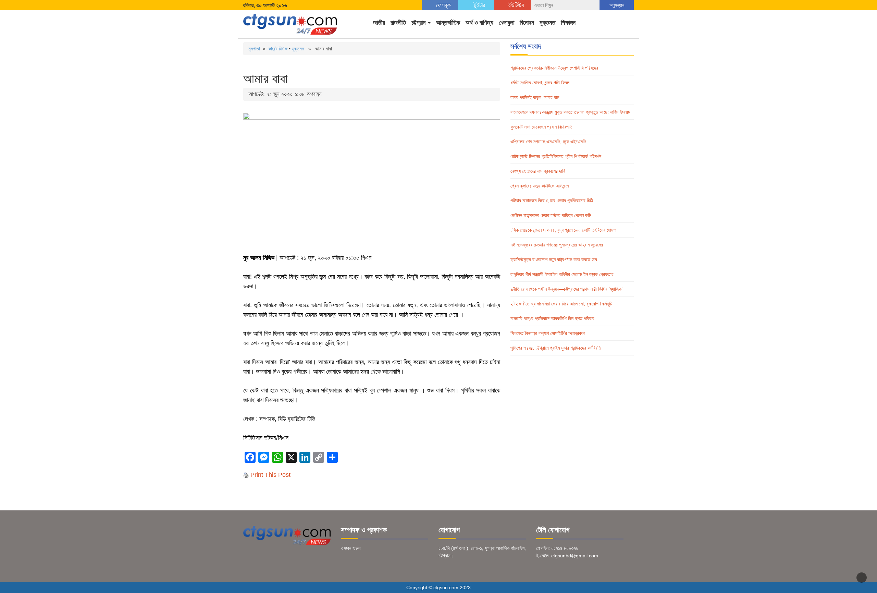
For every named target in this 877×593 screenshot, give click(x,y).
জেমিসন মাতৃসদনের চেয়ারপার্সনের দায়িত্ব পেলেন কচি (550, 215)
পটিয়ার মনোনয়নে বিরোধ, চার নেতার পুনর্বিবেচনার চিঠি (551, 200)
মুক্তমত (547, 22)
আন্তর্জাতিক (448, 22)
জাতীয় (379, 22)
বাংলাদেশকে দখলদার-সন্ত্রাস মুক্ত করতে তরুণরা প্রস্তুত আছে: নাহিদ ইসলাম (570, 112)
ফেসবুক (442, 5)
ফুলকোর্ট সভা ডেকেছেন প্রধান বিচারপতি (541, 127)
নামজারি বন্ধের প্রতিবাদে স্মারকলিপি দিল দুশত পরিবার (552, 318)
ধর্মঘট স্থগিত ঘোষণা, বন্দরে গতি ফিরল (539, 82)
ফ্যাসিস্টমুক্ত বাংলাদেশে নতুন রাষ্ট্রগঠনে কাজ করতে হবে (553, 259)
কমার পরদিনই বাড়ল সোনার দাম (534, 97)
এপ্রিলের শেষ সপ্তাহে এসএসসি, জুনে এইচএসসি (548, 141)
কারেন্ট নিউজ (277, 48)
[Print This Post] (246, 474)
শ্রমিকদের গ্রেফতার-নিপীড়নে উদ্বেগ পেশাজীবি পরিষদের (554, 68)
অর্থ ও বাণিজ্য (479, 22)
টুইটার (478, 5)
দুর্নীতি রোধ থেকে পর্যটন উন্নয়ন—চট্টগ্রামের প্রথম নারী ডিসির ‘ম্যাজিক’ (566, 289)
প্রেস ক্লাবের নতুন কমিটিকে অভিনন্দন (539, 186)
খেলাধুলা (506, 22)
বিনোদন (527, 22)
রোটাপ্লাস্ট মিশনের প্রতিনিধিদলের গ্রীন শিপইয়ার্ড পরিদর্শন (555, 156)
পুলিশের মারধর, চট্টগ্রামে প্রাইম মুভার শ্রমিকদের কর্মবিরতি (555, 348)
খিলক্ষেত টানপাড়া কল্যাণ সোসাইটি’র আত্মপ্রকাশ (547, 333)
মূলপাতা (254, 48)
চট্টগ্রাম (419, 22)
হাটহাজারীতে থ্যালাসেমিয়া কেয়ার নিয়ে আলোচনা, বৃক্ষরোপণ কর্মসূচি (561, 303)
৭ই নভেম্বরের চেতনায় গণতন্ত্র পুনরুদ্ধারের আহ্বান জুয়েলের (556, 244)
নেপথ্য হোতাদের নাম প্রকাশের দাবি (537, 171)
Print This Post (270, 474)
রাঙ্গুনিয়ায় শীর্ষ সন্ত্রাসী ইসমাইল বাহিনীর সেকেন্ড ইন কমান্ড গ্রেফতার (562, 274)
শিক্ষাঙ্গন (568, 22)
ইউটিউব (515, 5)
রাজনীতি (398, 22)
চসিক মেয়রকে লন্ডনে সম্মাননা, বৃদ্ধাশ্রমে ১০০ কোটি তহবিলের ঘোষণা (563, 230)
